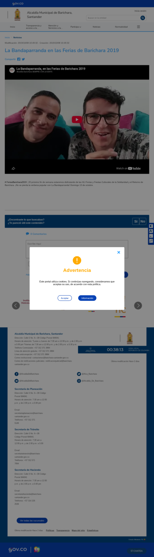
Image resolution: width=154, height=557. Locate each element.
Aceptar (65, 298)
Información (87, 298)
